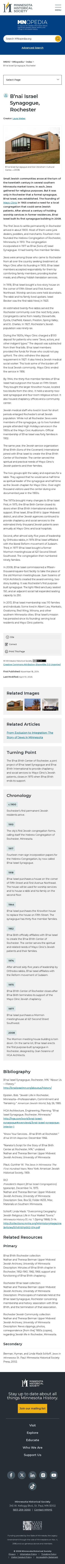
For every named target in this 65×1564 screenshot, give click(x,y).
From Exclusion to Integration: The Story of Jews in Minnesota (30, 735)
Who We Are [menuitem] (32, 1447)
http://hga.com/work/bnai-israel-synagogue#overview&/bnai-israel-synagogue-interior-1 (31, 1122)
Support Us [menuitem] (32, 1455)
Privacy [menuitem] (12, 1554)
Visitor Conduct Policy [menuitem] (21, 1557)
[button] (58, 8)
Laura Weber (19, 118)
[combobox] (32, 38)
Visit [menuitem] (32, 1425)
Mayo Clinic (10, 202)
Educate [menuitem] (32, 1440)
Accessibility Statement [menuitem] (47, 1557)
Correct (13, 644)
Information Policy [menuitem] (28, 1554)
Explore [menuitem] (32, 1433)
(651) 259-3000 (22, 1509)
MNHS (6, 62)
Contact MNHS (43, 1509)
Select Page (13, 79)
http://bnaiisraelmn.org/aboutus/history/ (27, 1087)
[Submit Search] (58, 39)
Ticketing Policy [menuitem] (48, 1554)
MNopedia (18, 62)
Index (29, 62)
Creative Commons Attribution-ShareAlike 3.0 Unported (31, 664)
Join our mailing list (33, 1408)
